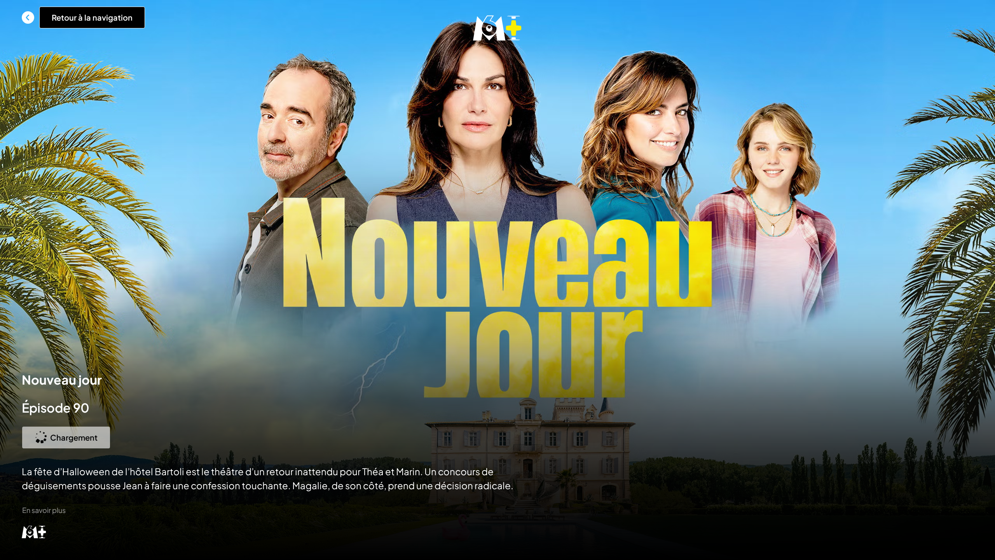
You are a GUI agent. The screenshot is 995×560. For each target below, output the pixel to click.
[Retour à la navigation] (28, 17)
